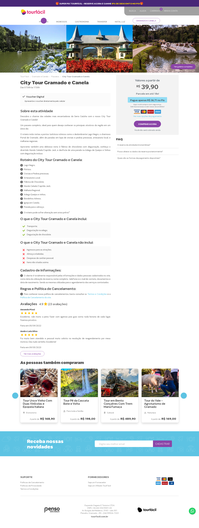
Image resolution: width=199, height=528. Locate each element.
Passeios (55, 76)
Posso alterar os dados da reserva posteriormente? (140, 151)
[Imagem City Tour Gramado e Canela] (166, 49)
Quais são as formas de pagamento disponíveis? (138, 158)
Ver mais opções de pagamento (147, 116)
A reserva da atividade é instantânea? (133, 144)
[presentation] (5, 49)
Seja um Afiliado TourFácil (99, 485)
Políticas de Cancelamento (32, 482)
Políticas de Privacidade (30, 485)
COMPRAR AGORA (147, 124)
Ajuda (143, 10)
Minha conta (171, 10)
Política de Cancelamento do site (35, 297)
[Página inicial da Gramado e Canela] (33, 12)
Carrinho (155, 10)
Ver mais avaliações (32, 353)
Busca (132, 10)
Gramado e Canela (146, 20)
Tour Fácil (24, 76)
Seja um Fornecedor (97, 482)
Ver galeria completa (183, 66)
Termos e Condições (97, 293)
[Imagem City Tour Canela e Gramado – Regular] (33, 49)
